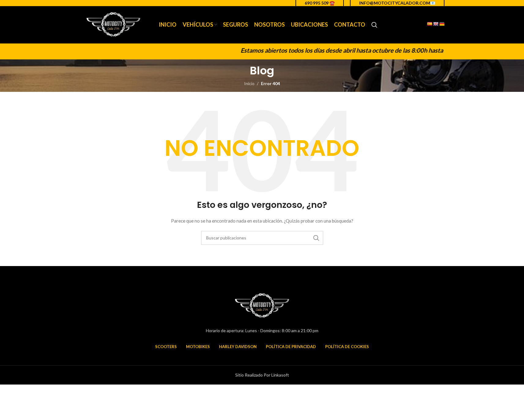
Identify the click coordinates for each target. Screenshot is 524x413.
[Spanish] (429, 23)
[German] (441, 23)
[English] (435, 23)
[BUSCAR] (316, 238)
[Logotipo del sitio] (113, 24)
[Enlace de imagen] (262, 305)
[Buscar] (374, 25)
